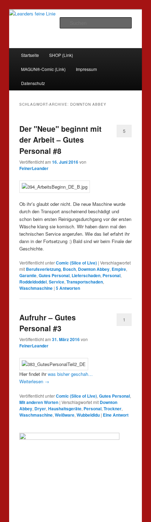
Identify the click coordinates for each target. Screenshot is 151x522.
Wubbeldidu (88, 415)
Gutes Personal (54, 275)
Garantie (28, 275)
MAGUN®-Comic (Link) (43, 69)
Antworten (68, 288)
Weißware (64, 415)
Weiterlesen (34, 381)
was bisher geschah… (70, 374)
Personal (111, 275)
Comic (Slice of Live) (76, 263)
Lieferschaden (86, 275)
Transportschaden (84, 282)
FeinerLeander (33, 168)
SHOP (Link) (61, 55)
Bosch (69, 269)
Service (56, 282)
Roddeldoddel (33, 282)
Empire (119, 269)
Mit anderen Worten (38, 402)
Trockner (113, 408)
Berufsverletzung (43, 269)
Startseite (30, 55)
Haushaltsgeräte (64, 408)
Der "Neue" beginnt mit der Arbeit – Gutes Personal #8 (60, 139)
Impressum (86, 69)
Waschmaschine (36, 288)
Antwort (116, 415)
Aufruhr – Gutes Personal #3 (47, 323)
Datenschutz (33, 83)
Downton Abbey (94, 269)
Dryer (40, 408)
